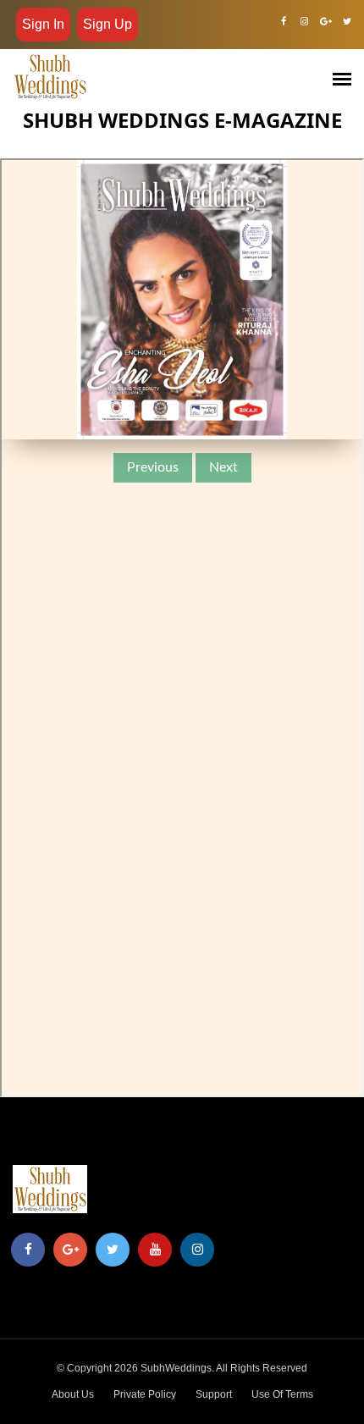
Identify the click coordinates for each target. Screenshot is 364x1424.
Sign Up (107, 24)
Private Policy (144, 1394)
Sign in (43, 24)
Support (214, 1394)
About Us (73, 1394)
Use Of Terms (282, 1394)
